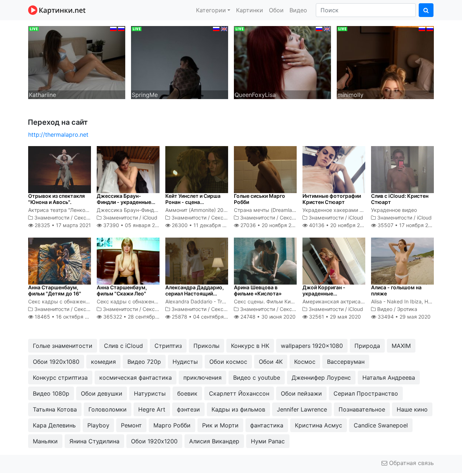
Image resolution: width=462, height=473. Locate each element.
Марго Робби (172, 425)
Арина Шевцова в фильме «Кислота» (258, 290)
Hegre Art (151, 409)
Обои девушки (101, 393)
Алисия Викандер (214, 441)
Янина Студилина (94, 441)
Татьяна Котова (55, 409)
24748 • (267, 317)
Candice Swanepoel (381, 425)
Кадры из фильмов (238, 409)
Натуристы (150, 393)
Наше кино (412, 409)
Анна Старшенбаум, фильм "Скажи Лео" (122, 290)
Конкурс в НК (250, 345)
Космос (304, 361)
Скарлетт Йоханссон (239, 393)
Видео (298, 10)
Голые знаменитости (62, 345)
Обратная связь (410, 462)
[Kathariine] (76, 61)
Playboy (98, 425)
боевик (187, 393)
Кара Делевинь (54, 425)
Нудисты (185, 361)
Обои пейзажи (301, 393)
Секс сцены (89, 217)
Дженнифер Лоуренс (321, 377)
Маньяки (45, 441)
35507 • (406, 225)
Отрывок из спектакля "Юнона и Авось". (56, 199)
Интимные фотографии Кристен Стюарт (331, 199)
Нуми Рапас (268, 441)
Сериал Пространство (366, 393)
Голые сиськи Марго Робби (259, 199)
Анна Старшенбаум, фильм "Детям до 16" (54, 290)
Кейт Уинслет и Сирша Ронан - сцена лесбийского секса (193, 202)
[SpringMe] (179, 61)
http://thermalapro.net (58, 134)
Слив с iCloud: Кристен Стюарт (399, 199)
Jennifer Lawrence (302, 409)
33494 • (403, 317)
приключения (202, 377)
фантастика (266, 425)
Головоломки (107, 409)
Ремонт (131, 425)
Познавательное (362, 409)
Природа (367, 345)
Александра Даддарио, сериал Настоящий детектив (194, 293)
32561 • (334, 317)
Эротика (407, 309)
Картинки (249, 10)
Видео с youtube (256, 377)
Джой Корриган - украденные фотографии (323, 293)
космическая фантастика (135, 377)
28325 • (62, 225)
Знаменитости (51, 217)
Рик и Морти (220, 425)
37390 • (133, 225)
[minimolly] (385, 61)
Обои (276, 10)
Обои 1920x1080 (56, 361)
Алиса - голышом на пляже (396, 290)
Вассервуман (346, 361)
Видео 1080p (51, 393)
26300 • (202, 225)
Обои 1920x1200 (154, 441)
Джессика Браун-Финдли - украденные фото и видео (124, 202)
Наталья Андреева (388, 377)
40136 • (338, 225)
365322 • (137, 317)
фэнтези (188, 409)
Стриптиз (168, 345)
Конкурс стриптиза (60, 377)
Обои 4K (271, 361)
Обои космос (228, 361)
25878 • (203, 317)
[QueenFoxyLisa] (282, 61)
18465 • (65, 317)
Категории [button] (211, 10)
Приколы (206, 345)
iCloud (150, 217)
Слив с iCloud (123, 345)
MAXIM (401, 345)
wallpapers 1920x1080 (312, 345)
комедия (103, 361)
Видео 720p (144, 361)
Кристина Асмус (318, 425)
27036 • (270, 225)
